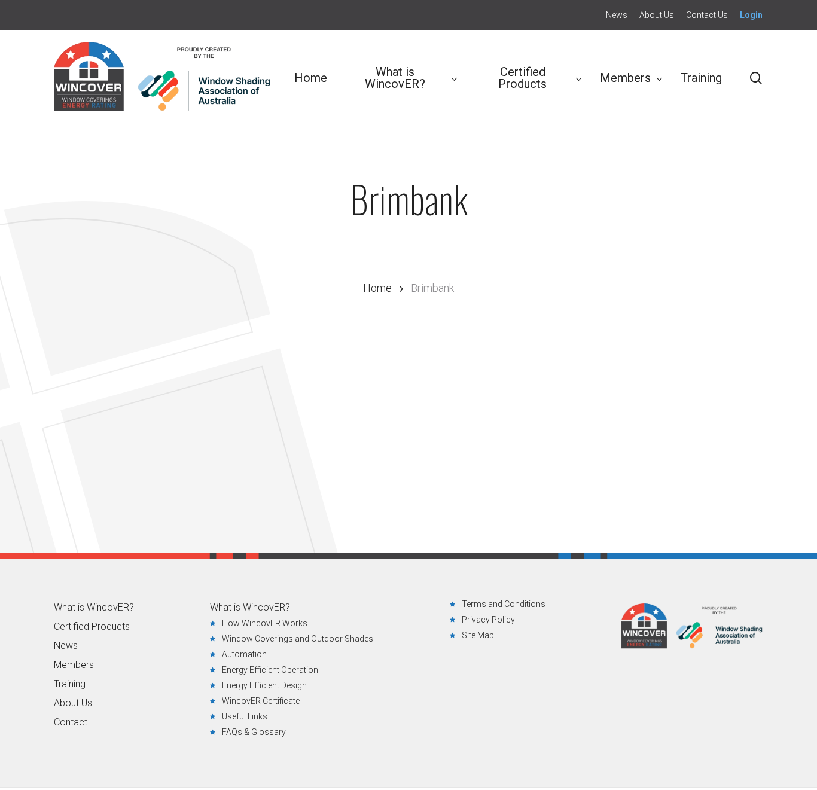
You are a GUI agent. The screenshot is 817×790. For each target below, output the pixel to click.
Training (70, 684)
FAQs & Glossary (254, 732)
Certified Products (92, 627)
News (66, 646)
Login (751, 15)
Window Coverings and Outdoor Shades (297, 638)
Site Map (478, 635)
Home (377, 288)
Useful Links (244, 716)
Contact (70, 722)
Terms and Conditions (503, 604)
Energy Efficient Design (264, 685)
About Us (73, 703)
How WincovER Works (264, 623)
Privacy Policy (488, 619)
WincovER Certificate (261, 701)
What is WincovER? (94, 607)
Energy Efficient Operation (270, 670)
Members (74, 665)
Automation (244, 654)
